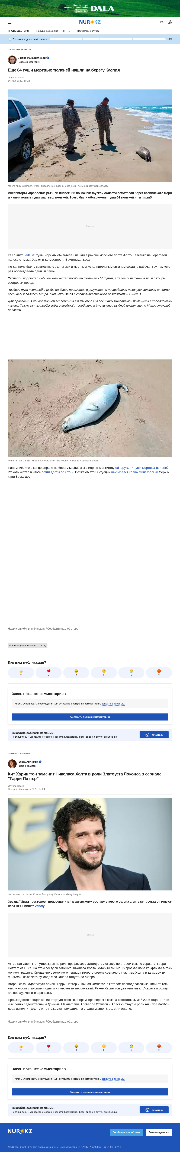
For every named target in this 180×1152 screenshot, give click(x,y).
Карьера (25, 753)
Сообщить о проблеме (126, 1132)
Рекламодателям (159, 1132)
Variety (39, 906)
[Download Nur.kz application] (90, 8)
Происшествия (18, 30)
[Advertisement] (90, 226)
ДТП (71, 30)
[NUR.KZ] (90, 22)
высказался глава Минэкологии (134, 472)
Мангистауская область (22, 645)
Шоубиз (12, 753)
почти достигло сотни (57, 472)
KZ (161, 22)
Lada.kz (29, 255)
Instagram (157, 734)
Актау (43, 645)
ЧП (63, 30)
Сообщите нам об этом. (62, 628)
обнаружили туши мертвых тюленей (142, 468)
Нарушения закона (47, 30)
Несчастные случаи (88, 30)
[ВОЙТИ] (170, 22)
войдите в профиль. (113, 703)
